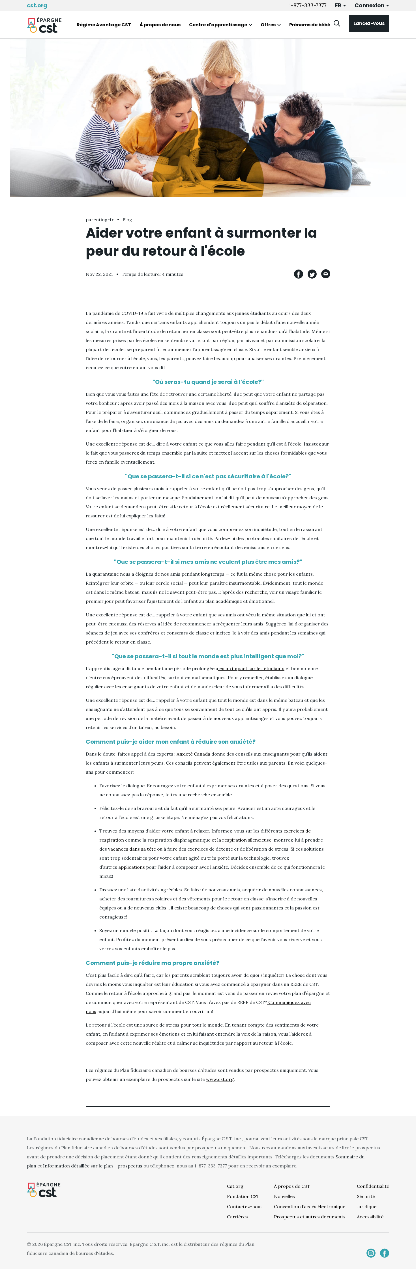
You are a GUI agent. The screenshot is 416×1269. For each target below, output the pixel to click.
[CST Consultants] (44, 25)
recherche (256, 592)
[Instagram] (371, 1253)
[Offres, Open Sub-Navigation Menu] (279, 25)
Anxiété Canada (192, 754)
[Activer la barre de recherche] (337, 23)
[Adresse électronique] (325, 274)
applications (131, 867)
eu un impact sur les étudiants (251, 668)
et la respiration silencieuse (241, 840)
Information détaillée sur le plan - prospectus (92, 1166)
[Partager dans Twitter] (312, 274)
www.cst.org (220, 1079)
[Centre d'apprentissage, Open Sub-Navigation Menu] (250, 25)
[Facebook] (384, 1253)
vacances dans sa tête (131, 849)
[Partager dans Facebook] (298, 274)
